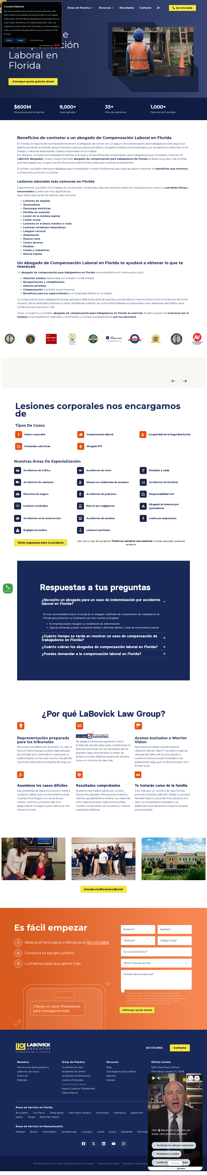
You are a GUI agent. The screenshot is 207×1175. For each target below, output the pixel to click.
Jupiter (19, 1117)
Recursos (105, 7)
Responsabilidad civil (161, 494)
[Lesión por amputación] (143, 518)
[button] (173, 381)
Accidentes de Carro (72, 1067)
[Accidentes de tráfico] (17, 470)
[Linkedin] (103, 1144)
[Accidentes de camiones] (17, 482)
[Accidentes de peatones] (80, 494)
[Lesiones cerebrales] (17, 505)
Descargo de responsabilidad (137, 1163)
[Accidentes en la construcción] (17, 518)
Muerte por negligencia (100, 505)
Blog (109, 1067)
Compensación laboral (100, 434)
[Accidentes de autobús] (80, 518)
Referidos (22, 1080)
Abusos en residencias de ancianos (107, 482)
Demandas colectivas (37, 446)
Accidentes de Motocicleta (76, 1075)
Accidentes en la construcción (42, 518)
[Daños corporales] (18, 434)
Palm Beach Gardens (80, 1112)
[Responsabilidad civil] (143, 494)
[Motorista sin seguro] (17, 494)
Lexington (87, 1131)
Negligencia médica (35, 530)
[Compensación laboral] (80, 434)
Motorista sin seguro (35, 494)
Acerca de (22, 1075)
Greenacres (120, 1112)
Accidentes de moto (98, 470)
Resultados (127, 7)
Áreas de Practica (78, 7)
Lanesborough (69, 1131)
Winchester (143, 1131)
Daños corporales (34, 434)
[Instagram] (123, 1144)
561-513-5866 (98, 942)
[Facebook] (83, 1144)
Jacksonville (136, 1112)
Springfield (126, 1131)
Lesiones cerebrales (35, 505)
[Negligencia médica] (17, 530)
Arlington (20, 1131)
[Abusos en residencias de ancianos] (80, 482)
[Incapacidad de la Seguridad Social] (142, 434)
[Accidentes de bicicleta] (143, 482)
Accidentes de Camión (74, 1071)
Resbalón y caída (159, 470)
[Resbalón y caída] (143, 470)
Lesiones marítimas (98, 530)
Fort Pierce (39, 1112)
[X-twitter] (93, 1144)
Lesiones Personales (72, 1080)
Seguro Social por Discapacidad (78, 1088)
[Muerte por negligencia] (80, 505)
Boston (34, 1131)
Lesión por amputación (163, 518)
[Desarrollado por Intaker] (181, 1169)
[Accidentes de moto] (80, 470)
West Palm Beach (49, 1117)
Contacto (145, 7)
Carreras (111, 1080)
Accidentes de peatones (101, 494)
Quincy (112, 1131)
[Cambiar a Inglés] (158, 8)
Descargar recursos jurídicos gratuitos (121, 1073)
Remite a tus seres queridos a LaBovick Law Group (33, 1069)
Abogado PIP (94, 446)
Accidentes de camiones (38, 482)
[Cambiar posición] (190, 1078)
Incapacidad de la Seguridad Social (169, 434)
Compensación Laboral (74, 1084)
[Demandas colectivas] (18, 446)
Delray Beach (57, 1112)
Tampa (31, 1117)
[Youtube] (113, 1144)
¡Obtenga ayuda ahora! (137, 1010)
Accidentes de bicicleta (163, 482)
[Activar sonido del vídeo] (153, 1078)
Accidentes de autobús (100, 518)
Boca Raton (22, 1112)
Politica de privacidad (108, 1163)
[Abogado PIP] (80, 446)
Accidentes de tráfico (36, 470)
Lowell (100, 1131)
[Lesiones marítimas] (80, 530)
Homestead (102, 1112)
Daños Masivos (70, 1092)
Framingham (49, 1131)
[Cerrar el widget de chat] (197, 1078)
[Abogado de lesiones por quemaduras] (143, 506)
